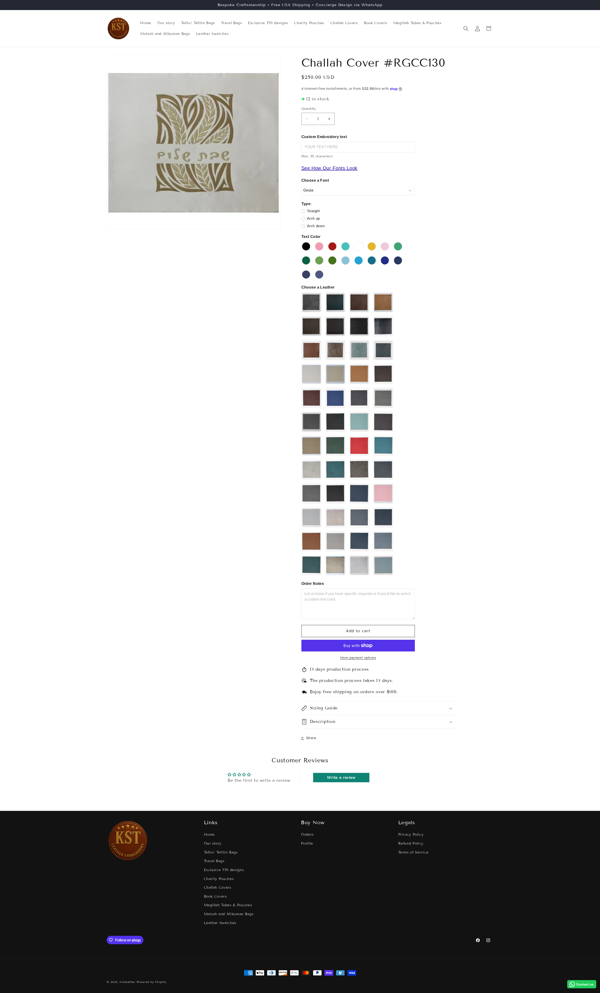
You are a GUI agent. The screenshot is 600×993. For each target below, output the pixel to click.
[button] (466, 28)
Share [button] (311, 738)
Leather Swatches (220, 923)
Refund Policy (411, 843)
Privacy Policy (411, 834)
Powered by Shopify (151, 982)
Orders (307, 834)
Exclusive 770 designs (224, 870)
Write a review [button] (341, 777)
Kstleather (128, 982)
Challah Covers (217, 887)
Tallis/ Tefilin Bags (221, 852)
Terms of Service (413, 852)
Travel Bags (214, 861)
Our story (212, 843)
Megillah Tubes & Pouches (228, 905)
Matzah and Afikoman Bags (229, 914)
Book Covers (215, 896)
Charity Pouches (219, 879)
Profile (307, 843)
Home (209, 834)
